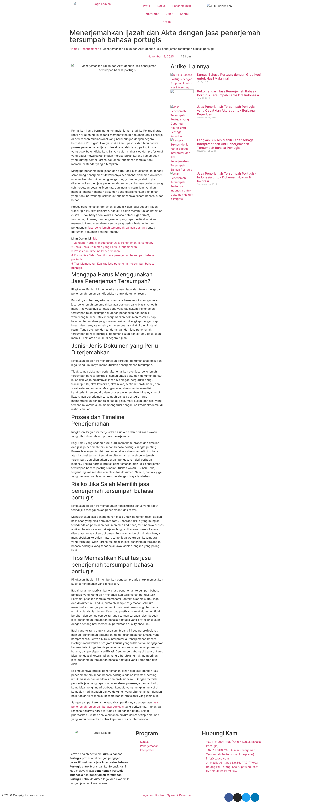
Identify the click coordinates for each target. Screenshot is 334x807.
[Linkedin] (254, 797)
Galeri (169, 13)
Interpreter (152, 13)
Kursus (161, 5)
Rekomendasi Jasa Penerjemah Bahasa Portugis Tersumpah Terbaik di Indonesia (228, 93)
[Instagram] (237, 797)
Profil (146, 5)
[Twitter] (246, 797)
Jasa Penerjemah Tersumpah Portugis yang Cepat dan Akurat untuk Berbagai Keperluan (226, 110)
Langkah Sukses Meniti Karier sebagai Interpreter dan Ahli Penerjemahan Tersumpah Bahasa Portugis (225, 143)
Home (73, 48)
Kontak (184, 13)
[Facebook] (228, 797)
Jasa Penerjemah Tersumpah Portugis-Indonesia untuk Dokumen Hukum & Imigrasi (226, 177)
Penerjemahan (181, 5)
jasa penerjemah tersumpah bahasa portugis (117, 227)
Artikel (167, 21)
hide (94, 238)
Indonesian (224, 6)
